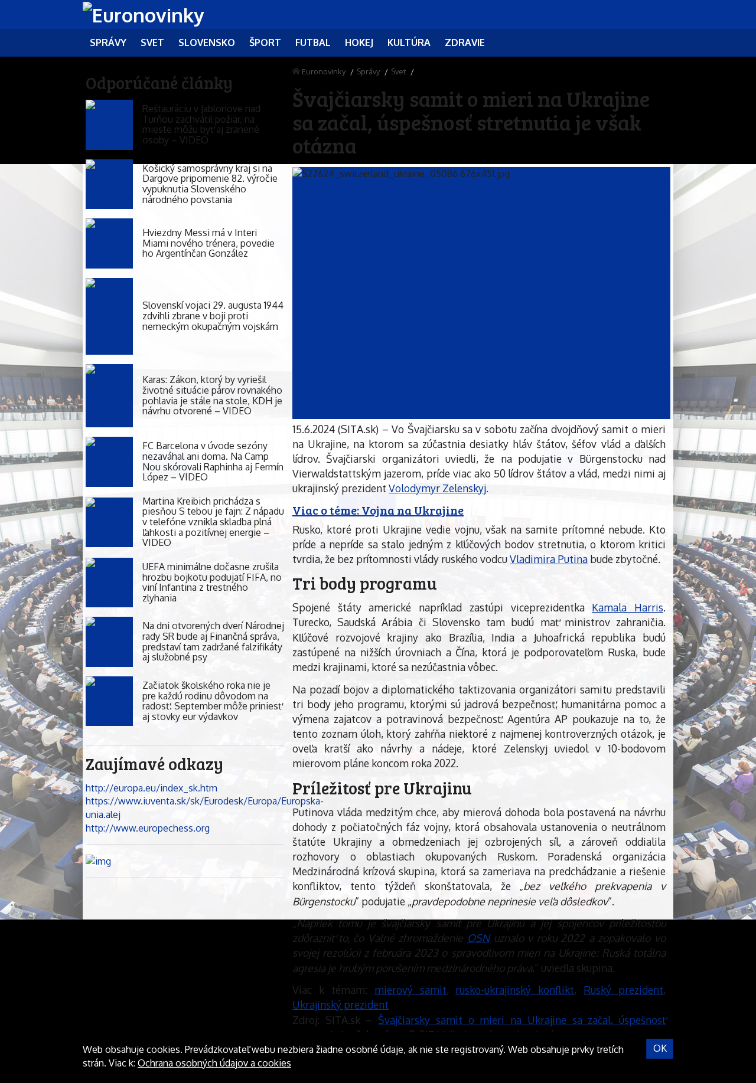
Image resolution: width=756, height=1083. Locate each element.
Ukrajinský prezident (340, 1004)
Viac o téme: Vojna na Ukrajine (378, 510)
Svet (398, 71)
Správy (368, 71)
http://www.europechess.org (148, 828)
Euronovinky (324, 71)
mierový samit (410, 989)
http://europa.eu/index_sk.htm (151, 788)
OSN (478, 937)
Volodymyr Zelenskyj (437, 488)
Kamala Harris (627, 607)
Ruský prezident (623, 989)
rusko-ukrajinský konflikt (514, 989)
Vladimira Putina (549, 558)
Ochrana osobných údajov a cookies (214, 1063)
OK (660, 1048)
